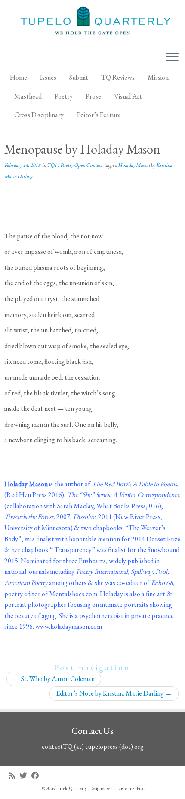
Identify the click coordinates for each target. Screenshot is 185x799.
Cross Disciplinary (39, 114)
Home (18, 77)
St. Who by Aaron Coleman (54, 678)
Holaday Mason (134, 165)
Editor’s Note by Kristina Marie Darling (114, 693)
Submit (78, 77)
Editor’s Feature (99, 114)
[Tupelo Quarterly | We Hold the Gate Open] (92, 22)
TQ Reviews (118, 77)
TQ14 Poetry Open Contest (75, 165)
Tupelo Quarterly (71, 788)
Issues (48, 77)
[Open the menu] (172, 57)
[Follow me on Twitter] (25, 775)
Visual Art (128, 96)
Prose (93, 96)
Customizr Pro (130, 788)
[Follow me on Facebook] (37, 775)
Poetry (64, 96)
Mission (158, 77)
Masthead (28, 96)
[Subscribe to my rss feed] (14, 775)
